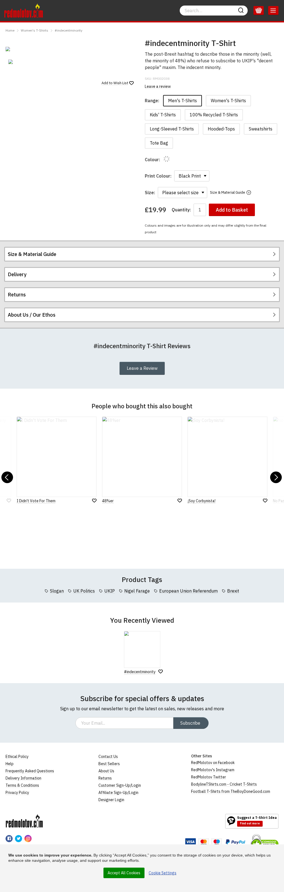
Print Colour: (158, 176)
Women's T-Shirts (34, 30)
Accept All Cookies (124, 872)
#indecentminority (68, 30)
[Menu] (273, 10)
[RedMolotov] (24, 821)
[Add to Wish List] (160, 671)
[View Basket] (258, 10)
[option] (27, 62)
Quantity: (181, 209)
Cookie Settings (162, 872)
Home (10, 30)
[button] (7, 477)
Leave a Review (142, 368)
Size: (150, 192)
